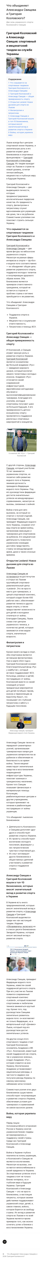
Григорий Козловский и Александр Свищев (19, 160)
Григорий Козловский (17, 359)
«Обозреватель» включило (19, 926)
